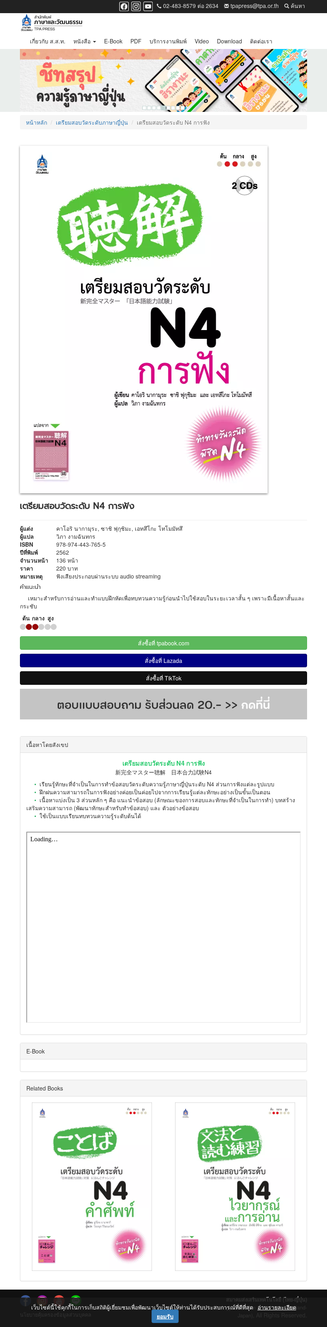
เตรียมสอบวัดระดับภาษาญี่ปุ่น (92, 122)
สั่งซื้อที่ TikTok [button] (163, 678)
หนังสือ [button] (82, 41)
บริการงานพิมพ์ (168, 41)
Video (202, 41)
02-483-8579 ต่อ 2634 (190, 6)
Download (229, 41)
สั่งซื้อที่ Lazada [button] (163, 660)
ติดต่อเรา (261, 41)
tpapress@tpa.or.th (254, 6)
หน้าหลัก (36, 122)
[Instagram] (136, 6)
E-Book (113, 41)
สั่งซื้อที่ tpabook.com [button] (163, 643)
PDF (136, 41)
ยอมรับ (165, 1316)
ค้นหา (297, 6)
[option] (163, 80)
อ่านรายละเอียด (277, 1307)
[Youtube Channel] (148, 6)
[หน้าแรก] (51, 23)
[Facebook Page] (124, 6)
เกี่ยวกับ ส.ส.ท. (47, 41)
